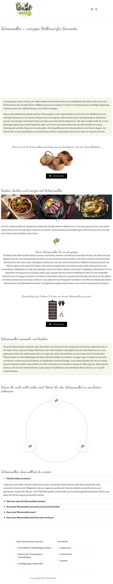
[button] (3, 207)
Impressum (65, 548)
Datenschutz (66, 554)
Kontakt (63, 560)
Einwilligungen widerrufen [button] (30, 563)
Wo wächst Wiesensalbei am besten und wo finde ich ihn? (33, 507)
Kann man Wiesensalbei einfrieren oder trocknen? (30, 517)
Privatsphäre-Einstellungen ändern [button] (35, 548)
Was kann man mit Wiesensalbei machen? (26, 501)
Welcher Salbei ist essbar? (18, 478)
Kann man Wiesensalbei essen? (21, 512)
